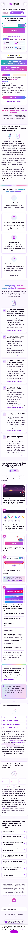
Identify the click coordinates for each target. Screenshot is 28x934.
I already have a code (13, 101)
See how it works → (8, 679)
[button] (3, 4)
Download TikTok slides (14, 381)
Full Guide (7, 914)
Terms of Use (9, 580)
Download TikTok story (14, 455)
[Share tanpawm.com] (14, 900)
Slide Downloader (14, 12)
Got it (14, 931)
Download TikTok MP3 (14, 430)
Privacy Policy (16, 36)
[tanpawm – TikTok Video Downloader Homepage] (14, 4)
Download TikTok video (14, 330)
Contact (13, 914)
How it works (13, 97)
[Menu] (25, 4)
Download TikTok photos (15, 355)
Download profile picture (15, 407)
